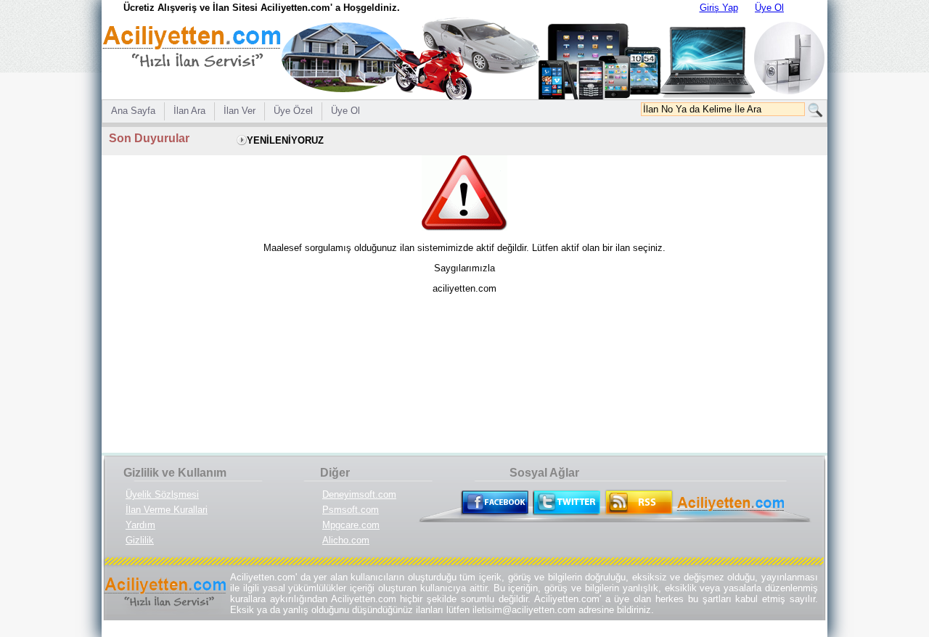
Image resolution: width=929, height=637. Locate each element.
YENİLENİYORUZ (285, 140)
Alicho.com (345, 540)
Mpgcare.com (351, 524)
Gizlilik (140, 540)
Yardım (140, 524)
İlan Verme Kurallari (167, 509)
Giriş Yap (719, 7)
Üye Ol (769, 7)
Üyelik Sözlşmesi (162, 494)
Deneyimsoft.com (359, 494)
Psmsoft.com (350, 509)
